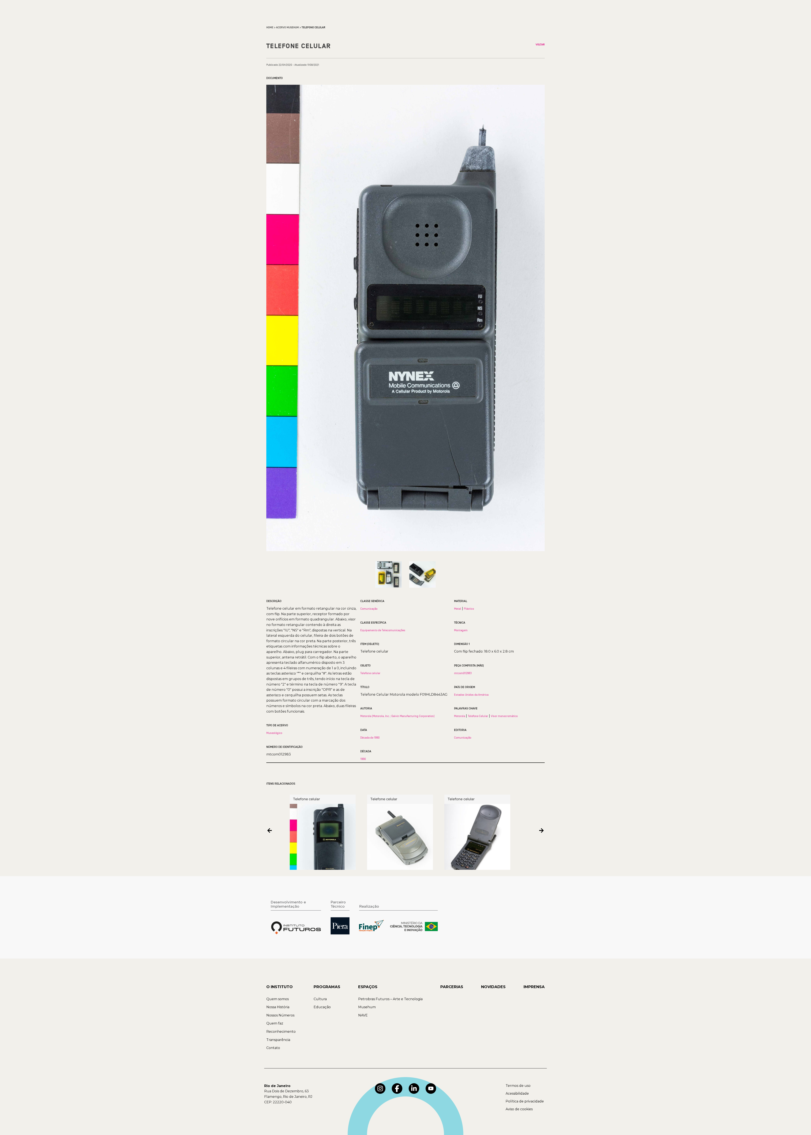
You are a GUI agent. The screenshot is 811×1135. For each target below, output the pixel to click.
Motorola (459, 716)
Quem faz (274, 1023)
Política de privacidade (525, 1101)
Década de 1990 (370, 737)
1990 (363, 759)
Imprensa (534, 987)
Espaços (367, 987)
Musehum (367, 1007)
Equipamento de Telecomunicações (382, 630)
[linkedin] (414, 1088)
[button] (269, 830)
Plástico (469, 608)
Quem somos (277, 999)
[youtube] (431, 1088)
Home (269, 27)
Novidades (493, 987)
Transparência (278, 1040)
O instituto (279, 987)
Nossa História (277, 1007)
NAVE (363, 1015)
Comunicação (368, 608)
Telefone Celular (478, 716)
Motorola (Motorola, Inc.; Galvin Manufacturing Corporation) (397, 716)
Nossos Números (280, 1015)
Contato (273, 1048)
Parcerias (451, 987)
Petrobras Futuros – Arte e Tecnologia (390, 999)
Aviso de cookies (519, 1109)
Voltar (540, 44)
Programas (327, 987)
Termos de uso (518, 1086)
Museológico (274, 733)
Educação (322, 1007)
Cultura (320, 999)
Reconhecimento (281, 1032)
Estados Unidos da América (471, 694)
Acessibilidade (517, 1093)
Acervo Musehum (287, 27)
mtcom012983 (463, 673)
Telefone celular (370, 673)
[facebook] (397, 1088)
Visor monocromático (504, 716)
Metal (457, 608)
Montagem (461, 630)
